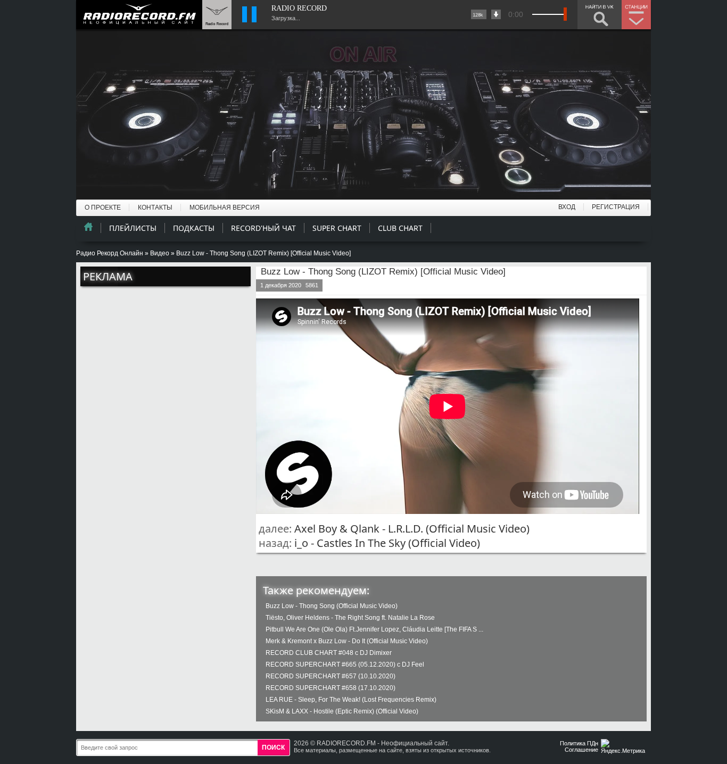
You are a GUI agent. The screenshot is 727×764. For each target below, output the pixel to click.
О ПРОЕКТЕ (103, 207)
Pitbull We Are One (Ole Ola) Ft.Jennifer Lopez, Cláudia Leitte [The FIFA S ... (374, 629)
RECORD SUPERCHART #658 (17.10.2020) (330, 688)
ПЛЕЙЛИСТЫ (132, 228)
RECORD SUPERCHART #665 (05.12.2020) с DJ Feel (345, 664)
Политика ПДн (579, 743)
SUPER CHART (336, 228)
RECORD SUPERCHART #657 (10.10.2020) (330, 676)
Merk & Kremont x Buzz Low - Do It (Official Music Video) (347, 641)
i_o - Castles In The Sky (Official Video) (387, 543)
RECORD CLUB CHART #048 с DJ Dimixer (329, 653)
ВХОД (566, 207)
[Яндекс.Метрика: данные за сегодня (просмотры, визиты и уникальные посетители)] (624, 747)
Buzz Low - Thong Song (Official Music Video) (332, 606)
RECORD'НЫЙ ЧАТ (263, 228)
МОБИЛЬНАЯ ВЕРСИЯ (224, 207)
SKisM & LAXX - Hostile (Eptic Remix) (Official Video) (342, 711)
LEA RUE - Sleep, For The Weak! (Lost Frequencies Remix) (351, 699)
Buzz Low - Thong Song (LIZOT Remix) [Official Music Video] (383, 272)
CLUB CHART (400, 228)
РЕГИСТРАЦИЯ (616, 207)
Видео (159, 253)
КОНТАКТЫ (155, 207)
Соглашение (581, 749)
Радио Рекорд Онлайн (109, 253)
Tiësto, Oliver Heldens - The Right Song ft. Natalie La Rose (350, 617)
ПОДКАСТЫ (193, 228)
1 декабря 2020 (280, 285)
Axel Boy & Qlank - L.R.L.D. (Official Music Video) (412, 528)
